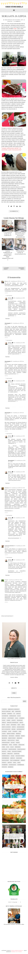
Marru (6, 281)
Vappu (14, 762)
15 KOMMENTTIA (14, 211)
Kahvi (19, 724)
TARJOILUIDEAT (5, 760)
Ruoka (9, 751)
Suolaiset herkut (20, 755)
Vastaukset (9, 295)
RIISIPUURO (4, 749)
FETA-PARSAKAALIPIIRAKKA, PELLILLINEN (14, 811)
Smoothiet (10, 753)
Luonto (4, 733)
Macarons (4, 738)
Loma (20, 731)
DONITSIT (18, 713)
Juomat (8, 720)
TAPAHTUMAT (19, 758)
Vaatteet (10, 762)
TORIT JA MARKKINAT (14, 760)
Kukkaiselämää (9, 545)
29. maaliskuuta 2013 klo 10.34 (16, 343)
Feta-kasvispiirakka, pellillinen (14, 786)
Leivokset (4, 731)
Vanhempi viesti (21, 268)
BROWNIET (9, 713)
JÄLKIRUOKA (19, 720)
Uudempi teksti (6, 268)
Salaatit (4, 753)
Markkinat (19, 738)
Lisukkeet (15, 731)
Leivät (9, 731)
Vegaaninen (5, 764)
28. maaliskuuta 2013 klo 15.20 (14, 324)
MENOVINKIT (4, 735)
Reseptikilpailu (21, 749)
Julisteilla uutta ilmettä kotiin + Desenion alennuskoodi (20, 235)
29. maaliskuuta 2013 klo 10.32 (16, 298)
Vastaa (7, 318)
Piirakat (15, 744)
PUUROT (18, 742)
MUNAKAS (18, 735)
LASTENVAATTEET (20, 729)
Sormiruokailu (5, 755)
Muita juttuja (11, 740)
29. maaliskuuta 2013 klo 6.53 (17, 488)
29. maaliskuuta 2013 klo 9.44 (15, 546)
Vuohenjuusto (12, 764)
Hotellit (4, 718)
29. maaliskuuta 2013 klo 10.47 (16, 436)
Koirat (18, 19)
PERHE (17, 740)
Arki (13, 711)
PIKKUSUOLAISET (6, 742)
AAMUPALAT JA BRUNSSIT (13, 709)
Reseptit (4, 751)
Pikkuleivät (21, 744)
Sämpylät (12, 758)
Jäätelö (4, 722)
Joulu (16, 718)
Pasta (10, 744)
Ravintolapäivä (12, 749)
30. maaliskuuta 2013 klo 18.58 (16, 472)
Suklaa (12, 755)
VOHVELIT (4, 762)
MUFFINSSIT (11, 735)
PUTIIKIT (13, 742)
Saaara (7, 488)
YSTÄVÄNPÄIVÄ (20, 764)
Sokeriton (16, 753)
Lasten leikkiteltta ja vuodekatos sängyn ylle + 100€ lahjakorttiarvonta (7, 255)
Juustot (14, 720)
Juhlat (3, 720)
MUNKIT (23, 735)
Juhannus (21, 718)
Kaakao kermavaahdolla (17, 950)
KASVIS (21, 722)
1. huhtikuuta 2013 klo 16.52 (15, 580)
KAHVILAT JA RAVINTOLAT (12, 722)
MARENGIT (18, 733)
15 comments (17, 21)
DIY (14, 713)
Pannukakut (5, 744)
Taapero (23, 760)
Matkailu (4, 740)
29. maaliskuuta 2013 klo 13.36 (16, 461)
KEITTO (3, 724)
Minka (10, 298)
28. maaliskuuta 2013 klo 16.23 (14, 362)
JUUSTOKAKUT (11, 718)
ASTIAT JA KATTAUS (6, 711)
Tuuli (6, 580)
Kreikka (13, 729)
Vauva (18, 762)
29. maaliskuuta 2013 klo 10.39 (16, 381)
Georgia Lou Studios (16, 951)
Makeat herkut (12, 738)
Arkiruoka (17, 711)
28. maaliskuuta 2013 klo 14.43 (17, 281)
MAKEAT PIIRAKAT (11, 733)
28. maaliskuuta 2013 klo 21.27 (14, 413)
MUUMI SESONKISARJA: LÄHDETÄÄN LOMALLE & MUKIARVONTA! (14, 836)
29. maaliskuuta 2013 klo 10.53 (16, 560)
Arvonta (4, 713)
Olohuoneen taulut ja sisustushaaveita (20, 252)
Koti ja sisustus (6, 729)
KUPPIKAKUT (13, 724)
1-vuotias (4, 709)
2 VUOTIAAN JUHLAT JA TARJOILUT (8, 234)
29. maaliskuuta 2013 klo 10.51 (16, 518)
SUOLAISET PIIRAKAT (16, 751)
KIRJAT (8, 724)
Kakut (23, 724)
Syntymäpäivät (5, 758)
